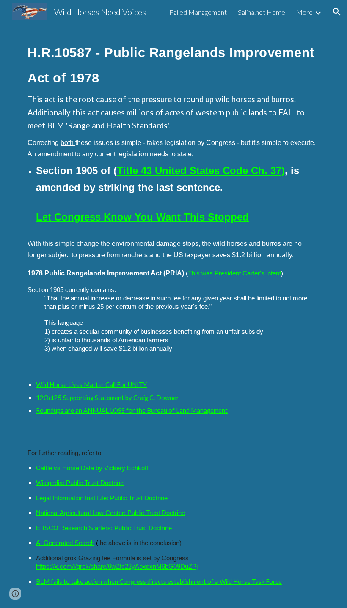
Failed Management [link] (198, 12)
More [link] (304, 12)
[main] (173, 195)
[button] (337, 12)
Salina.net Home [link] (261, 12)
